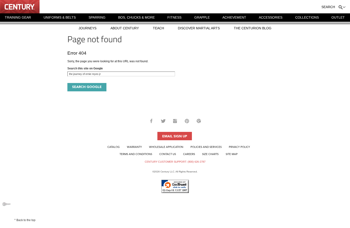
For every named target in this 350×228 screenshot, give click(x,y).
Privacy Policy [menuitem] (239, 147)
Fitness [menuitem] (174, 17)
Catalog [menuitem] (113, 147)
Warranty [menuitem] (134, 147)
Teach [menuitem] (158, 28)
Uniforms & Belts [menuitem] (60, 17)
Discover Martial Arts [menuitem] (199, 28)
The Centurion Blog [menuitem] (252, 28)
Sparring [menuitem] (97, 17)
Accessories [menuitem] (270, 17)
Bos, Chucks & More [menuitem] (136, 17)
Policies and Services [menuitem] (206, 147)
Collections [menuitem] (307, 17)
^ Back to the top (24, 220)
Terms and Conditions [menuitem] (136, 154)
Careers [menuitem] (189, 154)
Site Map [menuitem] (232, 154)
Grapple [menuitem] (202, 17)
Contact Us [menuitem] (167, 154)
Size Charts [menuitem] (210, 154)
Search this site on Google (85, 68)
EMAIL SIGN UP (174, 136)
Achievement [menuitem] (234, 17)
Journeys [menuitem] (87, 28)
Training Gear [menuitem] (18, 17)
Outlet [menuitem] (338, 17)
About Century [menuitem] (124, 28)
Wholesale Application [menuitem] (166, 147)
